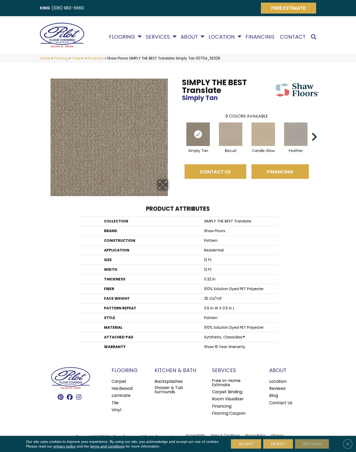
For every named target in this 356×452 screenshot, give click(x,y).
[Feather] (296, 134)
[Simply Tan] (198, 134)
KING (45, 8)
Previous (179, 129)
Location (221, 36)
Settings (312, 444)
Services (158, 36)
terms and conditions (107, 446)
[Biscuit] (231, 134)
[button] (314, 37)
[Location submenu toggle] (239, 37)
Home (45, 58)
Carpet (77, 58)
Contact (292, 36)
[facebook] (69, 397)
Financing (259, 36)
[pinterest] (60, 397)
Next (314, 129)
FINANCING (280, 171)
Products (95, 58)
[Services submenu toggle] (175, 37)
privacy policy (64, 446)
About (189, 36)
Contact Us (215, 171)
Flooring (122, 36)
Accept (246, 444)
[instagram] (79, 397)
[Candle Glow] (263, 134)
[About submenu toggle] (202, 37)
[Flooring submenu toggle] (140, 37)
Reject (278, 444)
